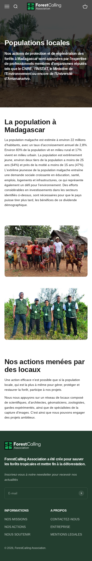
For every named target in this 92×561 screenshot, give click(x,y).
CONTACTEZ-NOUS (64, 519)
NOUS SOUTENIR (17, 534)
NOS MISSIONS (15, 519)
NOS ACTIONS (15, 527)
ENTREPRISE (60, 527)
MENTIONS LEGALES (66, 534)
